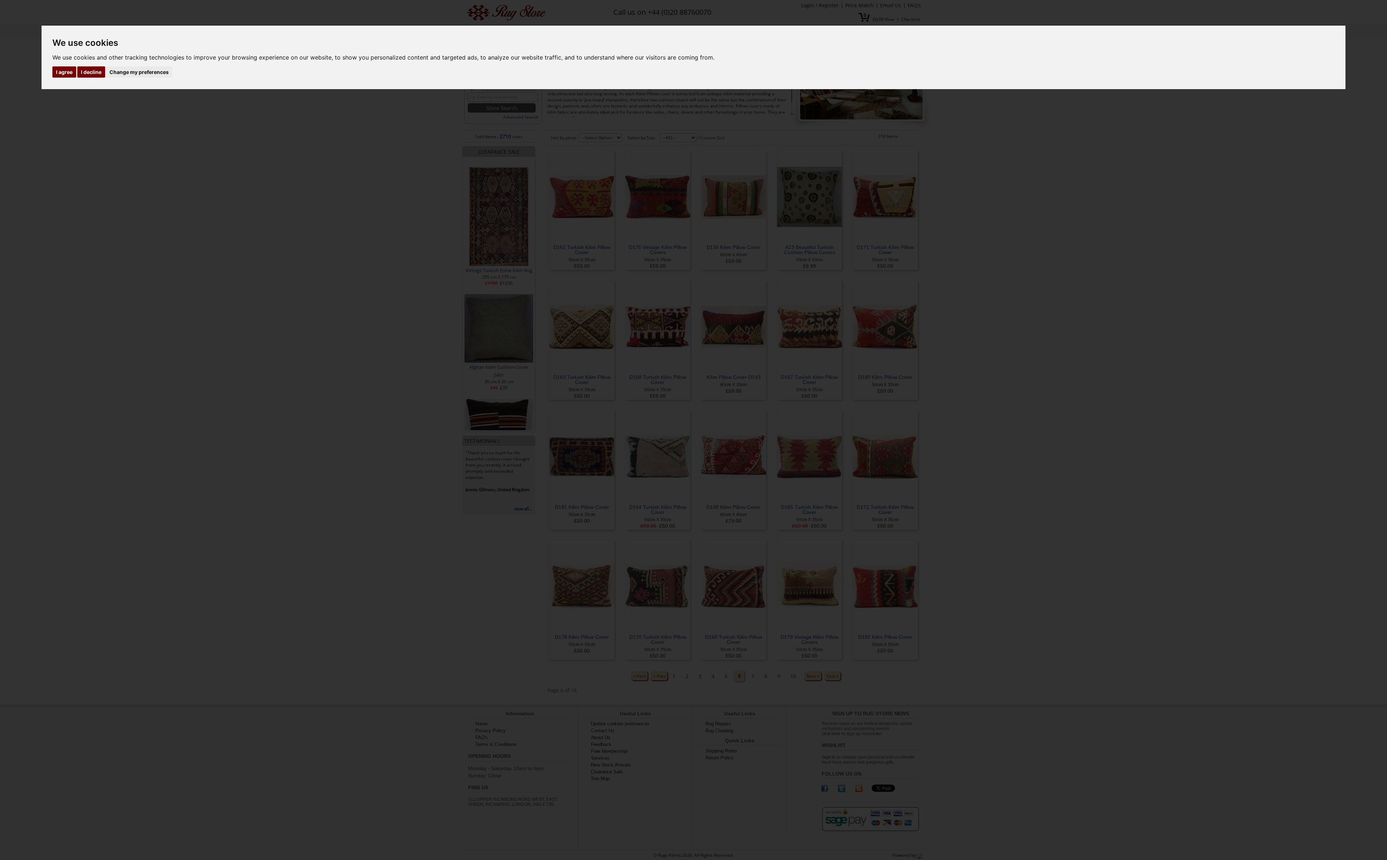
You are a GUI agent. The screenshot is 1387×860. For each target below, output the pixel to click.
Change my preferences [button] (139, 72)
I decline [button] (91, 72)
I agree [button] (64, 72)
